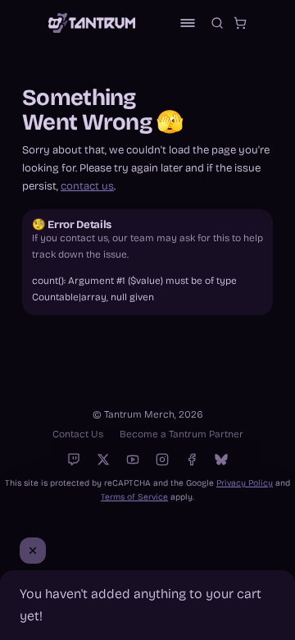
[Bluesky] (221, 459)
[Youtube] (132, 459)
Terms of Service (134, 496)
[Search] (217, 23)
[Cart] (240, 23)
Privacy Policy (244, 483)
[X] (103, 459)
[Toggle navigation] (187, 23)
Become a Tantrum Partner (181, 434)
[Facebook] (191, 459)
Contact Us (77, 434)
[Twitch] (73, 459)
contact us (87, 186)
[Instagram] (162, 459)
